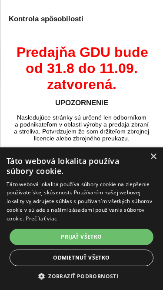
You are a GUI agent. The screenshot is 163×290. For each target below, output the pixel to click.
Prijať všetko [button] (81, 236)
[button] (81, 276)
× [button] (153, 156)
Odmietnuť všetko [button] (81, 257)
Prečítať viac (41, 218)
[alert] (81, 218)
